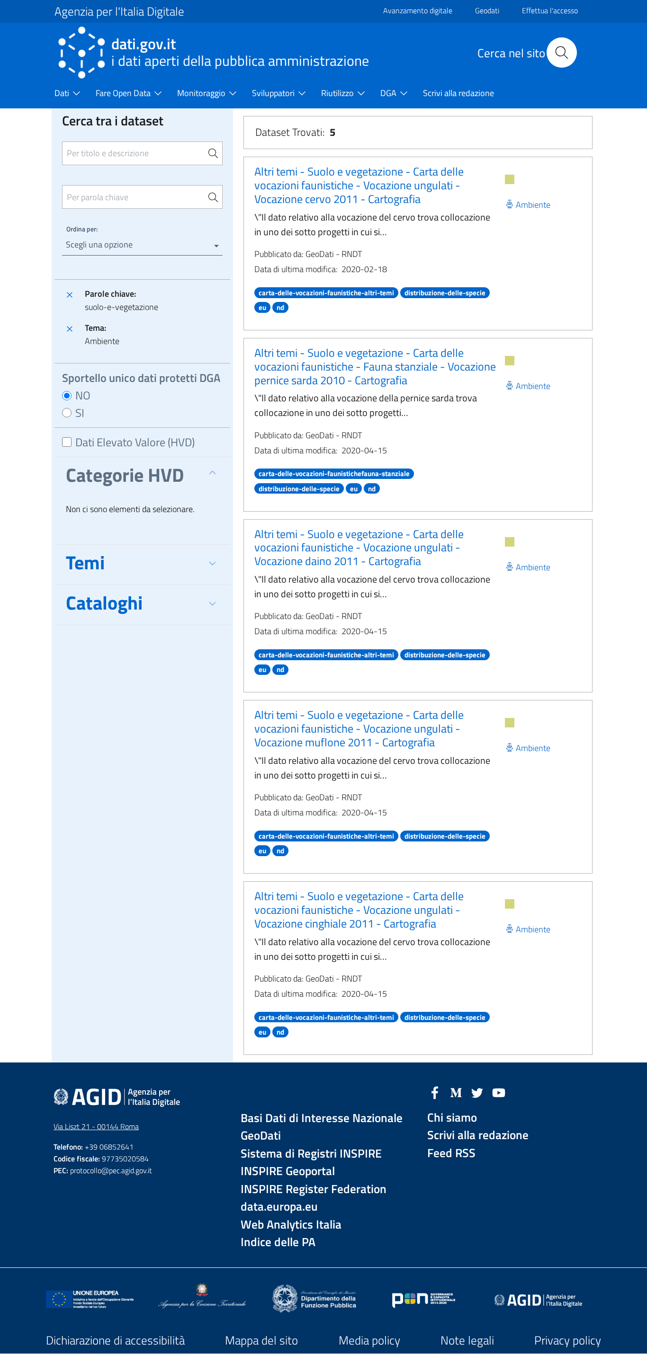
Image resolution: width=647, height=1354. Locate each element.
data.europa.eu (279, 1206)
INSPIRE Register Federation (313, 1189)
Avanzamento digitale (417, 10)
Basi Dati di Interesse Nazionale (322, 1118)
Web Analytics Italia (291, 1224)
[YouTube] (498, 1091)
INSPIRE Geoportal (288, 1171)
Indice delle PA (278, 1242)
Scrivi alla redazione (478, 1135)
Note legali (467, 1340)
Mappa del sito (261, 1340)
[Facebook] (434, 1091)
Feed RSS (451, 1153)
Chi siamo (452, 1117)
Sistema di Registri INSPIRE (311, 1153)
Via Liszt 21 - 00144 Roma (96, 1126)
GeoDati (261, 1135)
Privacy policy (567, 1340)
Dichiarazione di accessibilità (115, 1340)
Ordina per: (82, 229)
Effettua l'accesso (550, 10)
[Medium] (456, 1091)
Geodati (487, 10)
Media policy (369, 1340)
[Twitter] (477, 1091)
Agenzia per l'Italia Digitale (119, 11)
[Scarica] (509, 179)
